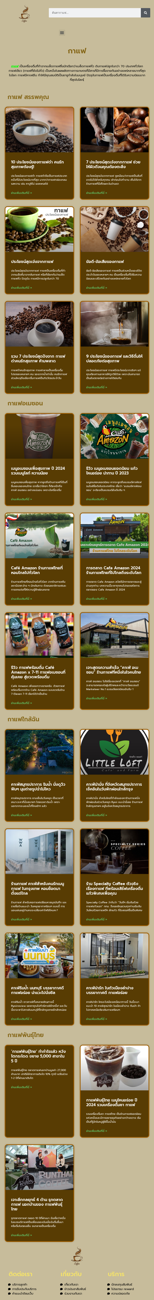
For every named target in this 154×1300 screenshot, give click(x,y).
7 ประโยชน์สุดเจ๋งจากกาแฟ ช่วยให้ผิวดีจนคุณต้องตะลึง (113, 164)
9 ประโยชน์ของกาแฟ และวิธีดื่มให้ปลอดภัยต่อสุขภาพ (114, 358)
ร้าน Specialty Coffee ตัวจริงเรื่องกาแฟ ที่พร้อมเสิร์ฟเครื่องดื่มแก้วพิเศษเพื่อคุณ (114, 888)
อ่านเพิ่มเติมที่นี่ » (21, 193)
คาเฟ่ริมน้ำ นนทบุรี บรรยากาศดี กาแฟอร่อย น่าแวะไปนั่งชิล (37, 990)
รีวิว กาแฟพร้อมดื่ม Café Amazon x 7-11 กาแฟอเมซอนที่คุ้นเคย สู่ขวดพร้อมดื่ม (38, 672)
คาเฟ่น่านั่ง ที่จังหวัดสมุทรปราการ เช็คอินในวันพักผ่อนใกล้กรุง (114, 786)
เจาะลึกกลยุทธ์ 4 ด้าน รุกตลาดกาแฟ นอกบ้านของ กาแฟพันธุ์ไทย (37, 1204)
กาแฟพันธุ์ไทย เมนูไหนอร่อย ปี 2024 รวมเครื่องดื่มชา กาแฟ (111, 1102)
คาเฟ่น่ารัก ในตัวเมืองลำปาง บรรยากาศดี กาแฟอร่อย (109, 990)
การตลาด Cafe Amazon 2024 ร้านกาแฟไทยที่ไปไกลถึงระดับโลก (113, 570)
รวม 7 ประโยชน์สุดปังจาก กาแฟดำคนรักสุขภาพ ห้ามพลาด (38, 358)
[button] (62, 33)
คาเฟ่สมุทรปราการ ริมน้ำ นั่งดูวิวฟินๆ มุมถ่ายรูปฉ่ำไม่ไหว (38, 786)
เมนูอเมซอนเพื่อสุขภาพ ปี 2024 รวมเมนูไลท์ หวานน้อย (38, 470)
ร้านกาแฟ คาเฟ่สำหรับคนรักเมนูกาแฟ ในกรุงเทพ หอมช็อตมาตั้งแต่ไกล (37, 888)
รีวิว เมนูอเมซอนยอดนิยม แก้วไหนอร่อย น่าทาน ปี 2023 (112, 470)
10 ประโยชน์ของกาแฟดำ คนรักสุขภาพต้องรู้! (37, 164)
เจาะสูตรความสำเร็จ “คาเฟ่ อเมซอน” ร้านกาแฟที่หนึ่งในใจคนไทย (113, 670)
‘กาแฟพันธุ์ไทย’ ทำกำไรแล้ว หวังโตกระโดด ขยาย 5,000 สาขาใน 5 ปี (38, 1056)
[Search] (145, 12)
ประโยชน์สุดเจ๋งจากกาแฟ (32, 262)
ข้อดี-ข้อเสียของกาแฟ (105, 262)
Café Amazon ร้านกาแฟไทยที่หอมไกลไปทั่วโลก (37, 570)
